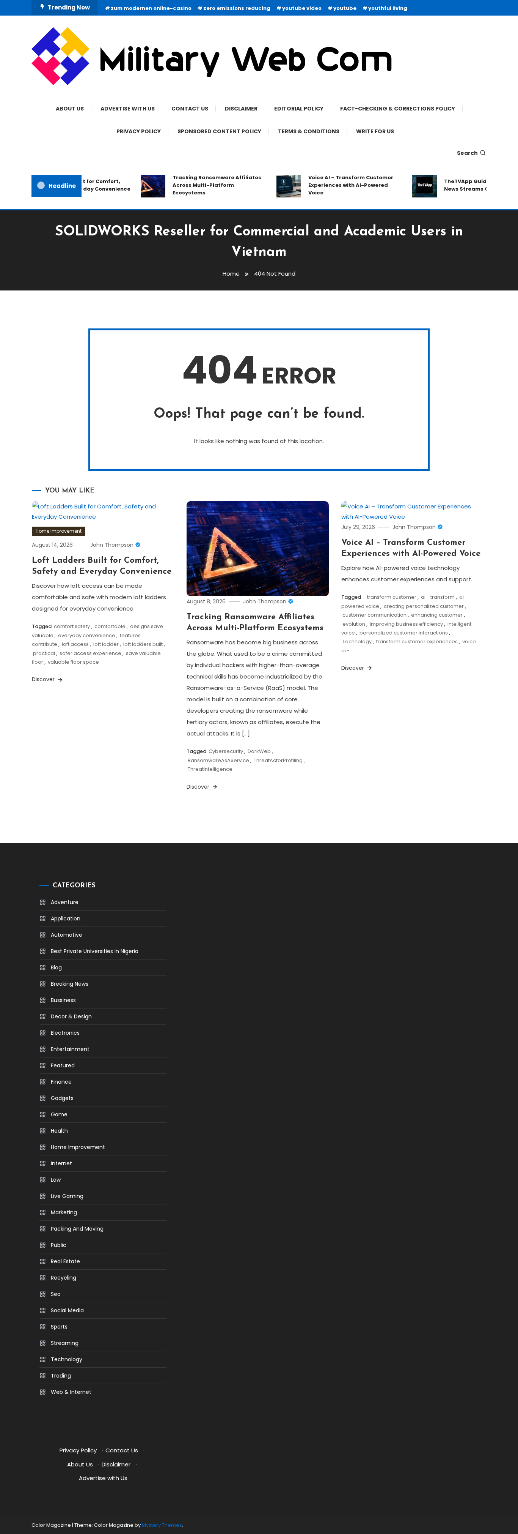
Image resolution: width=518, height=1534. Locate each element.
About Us (70, 108)
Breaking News (69, 984)
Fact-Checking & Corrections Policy (397, 108)
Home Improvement (59, 531)
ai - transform (438, 597)
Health (59, 1131)
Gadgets (62, 1098)
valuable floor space (73, 662)
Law (56, 1180)
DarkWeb (259, 751)
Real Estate (65, 1261)
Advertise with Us (127, 108)
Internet (61, 1163)
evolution (353, 624)
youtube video (302, 8)
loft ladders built (143, 644)
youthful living (387, 8)
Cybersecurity (226, 751)
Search (467, 153)
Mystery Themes (162, 1525)
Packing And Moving (77, 1229)
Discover (44, 679)
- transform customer (389, 597)
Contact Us (189, 108)
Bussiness (63, 1000)
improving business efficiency (406, 624)
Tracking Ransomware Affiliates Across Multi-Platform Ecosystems (207, 185)
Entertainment (70, 1049)
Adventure (64, 902)
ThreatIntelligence (210, 769)
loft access (75, 644)
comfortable (110, 626)
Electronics (65, 1033)
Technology (357, 641)
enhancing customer (437, 615)
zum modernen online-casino (151, 8)
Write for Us (375, 131)
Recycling (63, 1277)
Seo (56, 1294)
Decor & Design (71, 1016)
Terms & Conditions (308, 131)
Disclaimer (241, 108)
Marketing (64, 1212)
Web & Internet (71, 1392)
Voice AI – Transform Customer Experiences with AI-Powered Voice (341, 185)
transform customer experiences (417, 641)
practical (44, 653)
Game (59, 1114)
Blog (56, 967)
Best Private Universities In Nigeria (94, 951)
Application (65, 918)
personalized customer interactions (403, 632)
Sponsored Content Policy (219, 131)
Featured (63, 1065)
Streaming (64, 1343)
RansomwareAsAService (218, 760)
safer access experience (90, 653)
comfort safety (72, 626)
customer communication (374, 615)
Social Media (67, 1310)
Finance (61, 1082)
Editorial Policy (298, 108)
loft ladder (106, 644)
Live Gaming (67, 1196)
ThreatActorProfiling (278, 760)
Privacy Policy (138, 131)
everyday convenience (86, 635)
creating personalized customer (424, 606)
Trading (61, 1375)
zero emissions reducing (236, 8)
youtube (344, 8)
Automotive (66, 935)
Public (58, 1245)
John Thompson (111, 545)
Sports (59, 1326)
